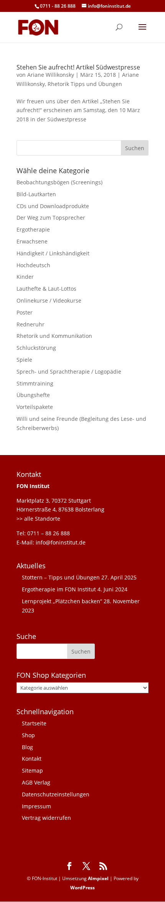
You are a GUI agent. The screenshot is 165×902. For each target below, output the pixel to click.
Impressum (36, 806)
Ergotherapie (33, 229)
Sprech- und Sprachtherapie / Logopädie (68, 371)
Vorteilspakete (34, 406)
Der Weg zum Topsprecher (50, 217)
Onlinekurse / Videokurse (48, 300)
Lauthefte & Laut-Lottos (46, 288)
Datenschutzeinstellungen (55, 794)
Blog (27, 747)
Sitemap (32, 770)
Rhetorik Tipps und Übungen (85, 84)
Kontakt (31, 758)
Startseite (34, 723)
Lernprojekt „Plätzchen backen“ (62, 601)
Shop (28, 735)
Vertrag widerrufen (46, 817)
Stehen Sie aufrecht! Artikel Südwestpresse (78, 67)
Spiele (24, 359)
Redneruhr (30, 324)
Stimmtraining (34, 383)
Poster (24, 312)
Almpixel (98, 878)
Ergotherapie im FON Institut (59, 589)
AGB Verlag (36, 782)
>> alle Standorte (38, 518)
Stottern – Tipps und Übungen (61, 577)
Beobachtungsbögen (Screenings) (59, 182)
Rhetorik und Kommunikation (54, 335)
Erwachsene (32, 241)
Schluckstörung (36, 347)
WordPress (82, 887)
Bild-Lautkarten (36, 194)
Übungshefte (33, 395)
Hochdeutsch (33, 265)
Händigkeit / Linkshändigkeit (52, 253)
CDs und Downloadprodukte (52, 206)
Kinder (25, 276)
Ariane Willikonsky (50, 74)
